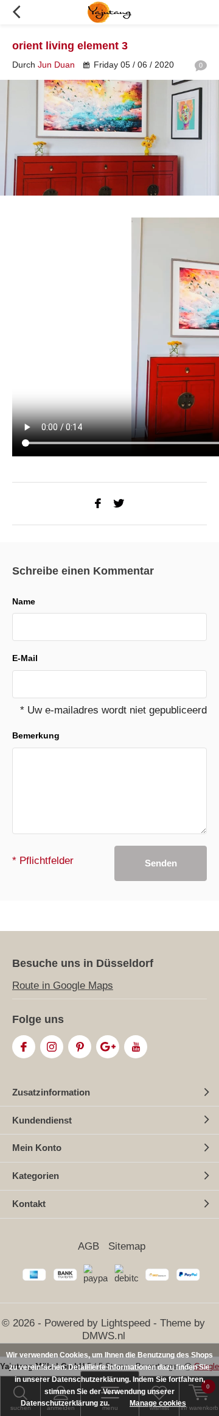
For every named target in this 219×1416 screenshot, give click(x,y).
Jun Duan (56, 64)
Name (23, 601)
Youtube (135, 1046)
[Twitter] (118, 503)
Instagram (51, 1046)
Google (107, 1046)
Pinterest (79, 1046)
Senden (161, 863)
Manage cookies (158, 1403)
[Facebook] (98, 503)
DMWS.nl (103, 1336)
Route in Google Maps (62, 985)
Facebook (23, 1046)
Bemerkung (36, 735)
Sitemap (126, 1246)
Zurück (16, 12)
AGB (88, 1246)
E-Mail (25, 658)
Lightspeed (125, 1323)
